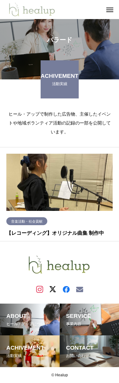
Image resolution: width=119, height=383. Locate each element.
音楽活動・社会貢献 (27, 221)
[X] (53, 289)
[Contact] (79, 289)
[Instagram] (39, 289)
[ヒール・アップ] (36, 9)
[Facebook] (66, 289)
